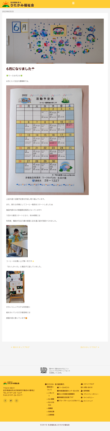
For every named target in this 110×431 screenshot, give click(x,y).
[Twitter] (11, 401)
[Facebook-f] (5, 401)
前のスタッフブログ (20, 347)
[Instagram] (17, 401)
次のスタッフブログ (89, 347)
